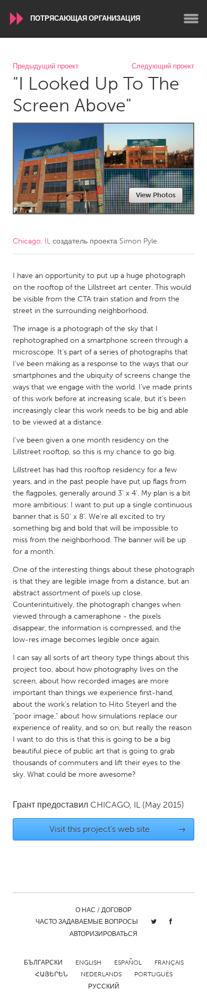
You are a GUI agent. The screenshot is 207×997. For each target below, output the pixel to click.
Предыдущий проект (46, 66)
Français (169, 962)
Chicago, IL (31, 241)
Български (43, 962)
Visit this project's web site (117, 829)
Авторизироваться (103, 934)
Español (128, 962)
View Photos (156, 195)
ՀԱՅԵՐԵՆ (51, 974)
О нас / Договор (103, 910)
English (88, 962)
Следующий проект (163, 66)
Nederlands (101, 974)
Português (153, 974)
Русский (103, 986)
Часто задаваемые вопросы (87, 921)
